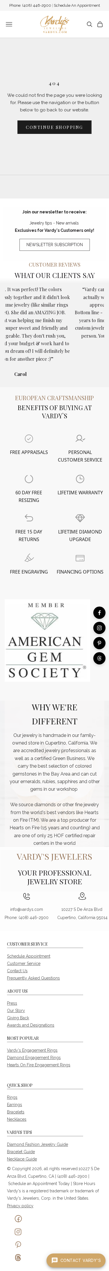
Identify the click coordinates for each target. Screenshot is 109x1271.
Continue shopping (54, 127)
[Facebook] (99, 613)
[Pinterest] (99, 643)
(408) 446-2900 (37, 5)
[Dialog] (29, 439)
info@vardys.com (26, 909)
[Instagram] (99, 628)
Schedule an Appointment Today (39, 1183)
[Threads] (99, 658)
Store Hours (84, 1183)
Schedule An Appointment (77, 5)
